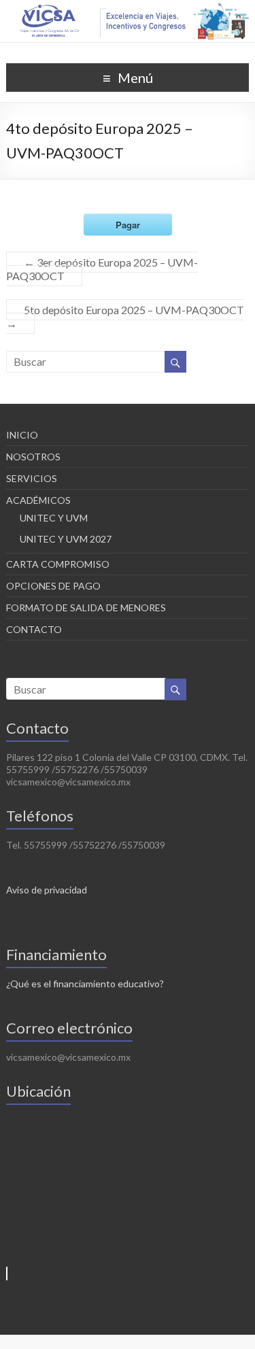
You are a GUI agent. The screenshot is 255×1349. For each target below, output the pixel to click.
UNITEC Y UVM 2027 (66, 539)
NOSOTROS (33, 456)
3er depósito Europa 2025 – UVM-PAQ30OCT (102, 269)
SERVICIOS (31, 478)
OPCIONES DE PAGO (53, 586)
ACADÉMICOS (38, 500)
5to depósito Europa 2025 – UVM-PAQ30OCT (125, 316)
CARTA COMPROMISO (57, 564)
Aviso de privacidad (46, 889)
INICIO (22, 435)
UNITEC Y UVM (54, 518)
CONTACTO (34, 629)
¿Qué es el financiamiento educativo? (85, 983)
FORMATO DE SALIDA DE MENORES (86, 607)
